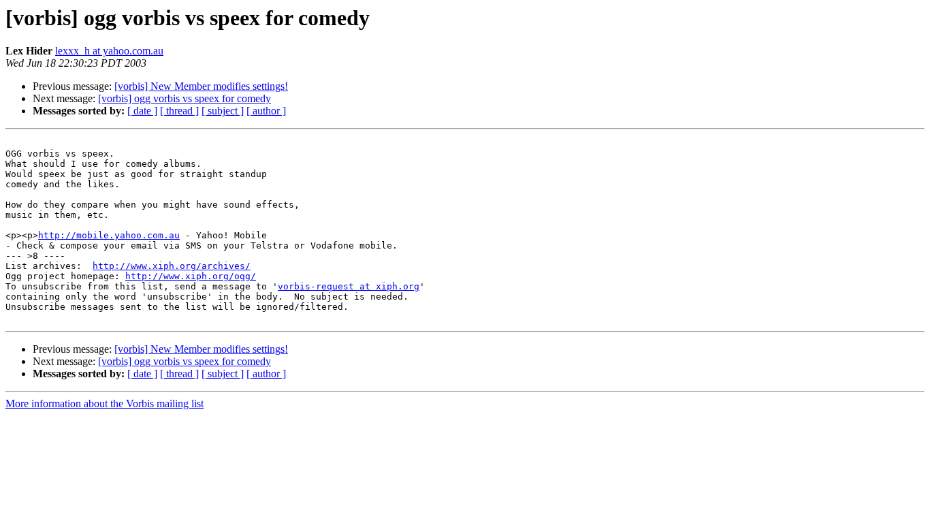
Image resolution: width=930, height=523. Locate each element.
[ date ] (142, 110)
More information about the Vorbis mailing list (104, 403)
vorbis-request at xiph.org (348, 286)
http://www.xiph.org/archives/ (172, 266)
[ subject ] (223, 110)
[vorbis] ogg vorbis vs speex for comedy (184, 98)
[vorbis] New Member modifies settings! (201, 86)
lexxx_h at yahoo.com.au (109, 51)
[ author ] (266, 110)
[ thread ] (179, 110)
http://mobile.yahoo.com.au (109, 235)
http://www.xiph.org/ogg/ (190, 276)
